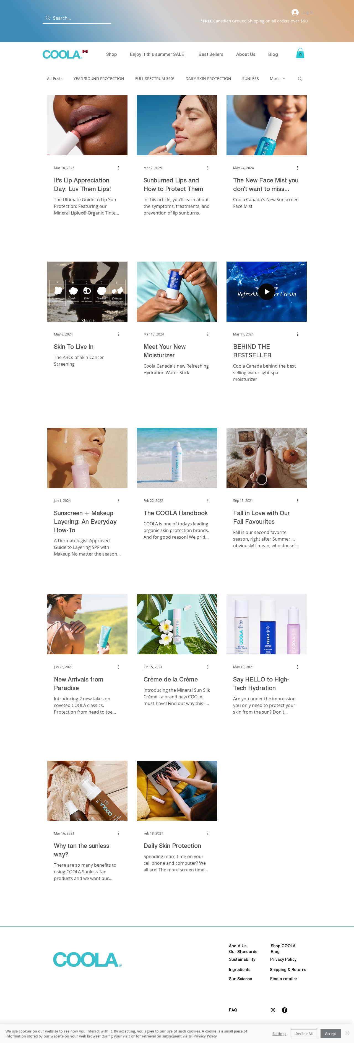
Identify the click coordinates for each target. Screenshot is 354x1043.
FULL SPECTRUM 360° (155, 78)
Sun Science (240, 979)
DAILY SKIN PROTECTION (208, 78)
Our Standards (243, 951)
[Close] (347, 1034)
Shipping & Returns (288, 969)
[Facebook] (284, 1010)
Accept (330, 1033)
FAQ (233, 1010)
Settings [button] (279, 1033)
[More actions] (120, 167)
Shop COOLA (283, 946)
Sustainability (242, 959)
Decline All (304, 1033)
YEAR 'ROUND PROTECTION (99, 78)
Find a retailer (283, 979)
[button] (300, 53)
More (275, 78)
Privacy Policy (205, 1036)
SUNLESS (250, 78)
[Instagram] (273, 1010)
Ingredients (239, 969)
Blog (275, 951)
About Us (237, 946)
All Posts (55, 78)
